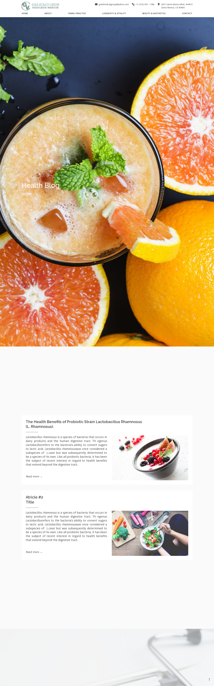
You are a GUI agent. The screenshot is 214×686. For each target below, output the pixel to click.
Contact (187, 13)
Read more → (34, 476)
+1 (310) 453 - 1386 (145, 4)
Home (25, 13)
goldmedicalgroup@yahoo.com (114, 4)
